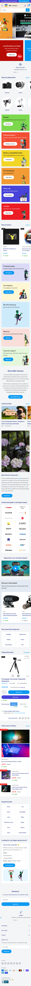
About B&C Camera (15, 397)
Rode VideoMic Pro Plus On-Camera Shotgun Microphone (10, 614)
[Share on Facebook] (20, 718)
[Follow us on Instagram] (8, 963)
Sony (8, 827)
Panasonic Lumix (8, 822)
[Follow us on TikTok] (17, 963)
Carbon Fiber (23, 704)
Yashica (5, 246)
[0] (28, 5)
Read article (7, 495)
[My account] (25, 5)
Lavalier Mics (22, 634)
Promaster (4, 683)
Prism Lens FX (5, 759)
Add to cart (19, 692)
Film (22, 644)
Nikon (22, 817)
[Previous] (12, 676)
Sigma (22, 822)
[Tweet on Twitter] (26, 718)
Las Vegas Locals (25, 1)
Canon (8, 806)
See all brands (22, 832)
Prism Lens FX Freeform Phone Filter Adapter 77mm (19, 788)
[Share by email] (28, 718)
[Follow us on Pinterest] (11, 963)
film (19, 478)
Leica (8, 817)
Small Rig (8, 634)
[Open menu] (2, 5)
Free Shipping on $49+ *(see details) (9, 1)
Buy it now (15, 697)
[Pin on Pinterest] (23, 718)
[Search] (27, 10)
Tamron (22, 827)
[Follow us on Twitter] (5, 963)
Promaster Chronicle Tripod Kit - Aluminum (14, 680)
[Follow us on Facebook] (3, 963)
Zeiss (8, 832)
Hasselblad (22, 812)
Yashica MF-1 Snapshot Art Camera (9, 249)
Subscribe (15, 904)
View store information (20, 713)
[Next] (18, 676)
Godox (22, 639)
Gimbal (8, 639)
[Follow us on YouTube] (14, 963)
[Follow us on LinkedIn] (20, 963)
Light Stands (8, 644)
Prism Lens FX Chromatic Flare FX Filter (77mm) (20, 774)
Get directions (9, 865)
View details (26, 652)
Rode (4, 611)
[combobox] (14, 10)
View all (27, 77)
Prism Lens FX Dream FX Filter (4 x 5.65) (11, 761)
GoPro (8, 812)
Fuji (22, 806)
